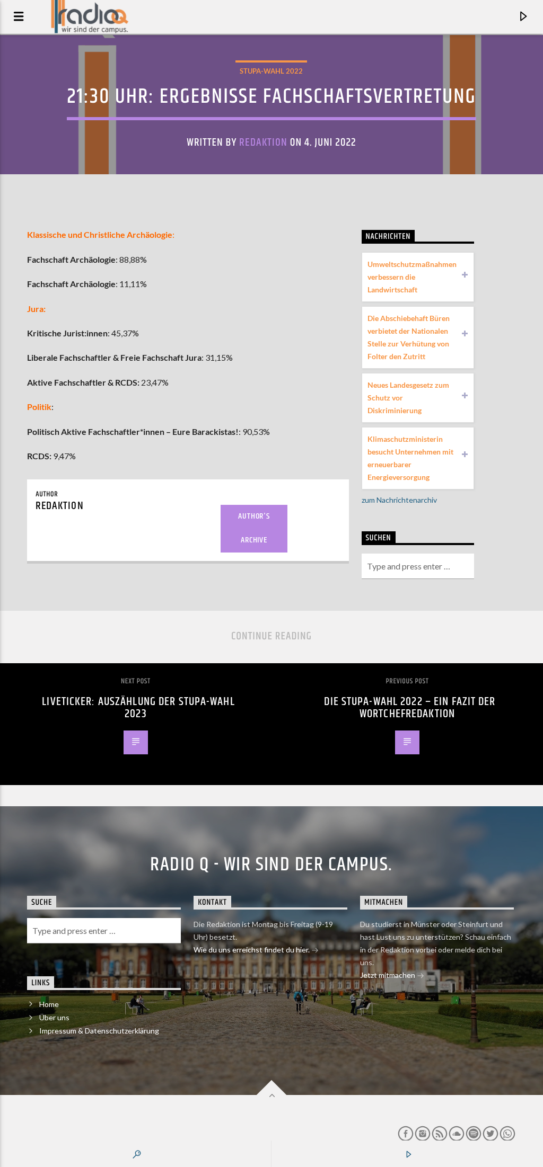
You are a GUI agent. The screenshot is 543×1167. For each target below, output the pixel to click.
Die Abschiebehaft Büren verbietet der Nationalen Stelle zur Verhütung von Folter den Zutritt (408, 337)
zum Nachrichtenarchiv (399, 499)
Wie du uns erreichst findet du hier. (252, 949)
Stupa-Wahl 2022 (271, 71)
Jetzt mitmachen (388, 974)
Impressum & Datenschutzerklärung (99, 1030)
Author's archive (253, 528)
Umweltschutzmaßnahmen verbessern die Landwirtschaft (412, 277)
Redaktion (263, 142)
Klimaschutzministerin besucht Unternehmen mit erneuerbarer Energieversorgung (410, 458)
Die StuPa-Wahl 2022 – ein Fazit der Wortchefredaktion (409, 708)
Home (49, 1004)
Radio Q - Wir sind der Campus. (271, 865)
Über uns (54, 1017)
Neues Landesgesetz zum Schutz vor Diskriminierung (408, 397)
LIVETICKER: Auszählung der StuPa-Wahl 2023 (138, 708)
